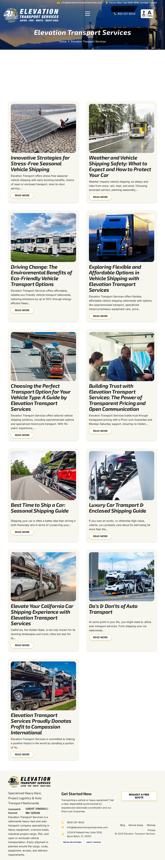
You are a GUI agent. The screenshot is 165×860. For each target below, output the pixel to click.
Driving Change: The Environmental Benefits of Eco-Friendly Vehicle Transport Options (41, 275)
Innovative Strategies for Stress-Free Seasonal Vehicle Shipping (40, 163)
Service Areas (135, 825)
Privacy (151, 830)
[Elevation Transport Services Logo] (31, 15)
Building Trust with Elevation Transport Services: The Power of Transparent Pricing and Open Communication (117, 397)
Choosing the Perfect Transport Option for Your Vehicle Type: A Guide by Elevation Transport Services (41, 397)
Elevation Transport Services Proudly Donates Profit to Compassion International (41, 723)
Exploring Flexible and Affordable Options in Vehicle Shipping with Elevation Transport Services (115, 278)
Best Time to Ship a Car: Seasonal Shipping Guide (39, 508)
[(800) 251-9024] (64, 822)
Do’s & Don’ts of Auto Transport (113, 609)
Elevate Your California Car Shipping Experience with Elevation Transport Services (42, 614)
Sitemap (151, 825)
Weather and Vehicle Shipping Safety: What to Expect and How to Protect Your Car (120, 166)
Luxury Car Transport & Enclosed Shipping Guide (117, 508)
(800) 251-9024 (75, 822)
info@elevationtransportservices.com (87, 827)
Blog (122, 825)
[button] (87, 14)
